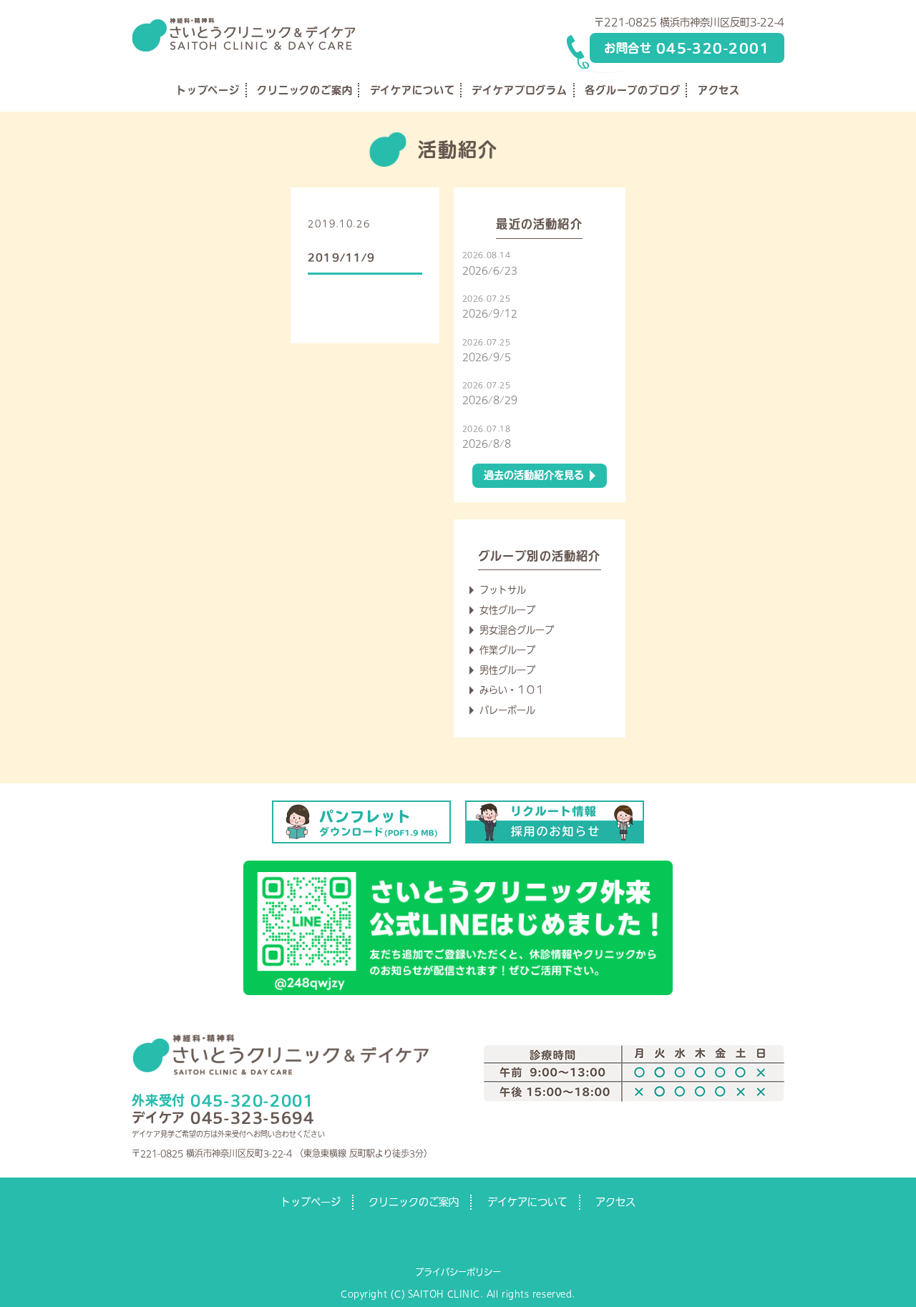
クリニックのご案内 (305, 90)
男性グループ (507, 670)
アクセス (719, 90)
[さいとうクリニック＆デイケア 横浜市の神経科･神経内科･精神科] (243, 22)
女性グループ (507, 610)
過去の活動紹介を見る (534, 475)
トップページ (208, 90)
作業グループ (507, 650)
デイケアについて (412, 90)
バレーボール (507, 710)
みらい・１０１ (512, 690)
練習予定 (400, 223)
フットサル (502, 589)
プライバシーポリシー (458, 1272)
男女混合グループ (516, 630)
